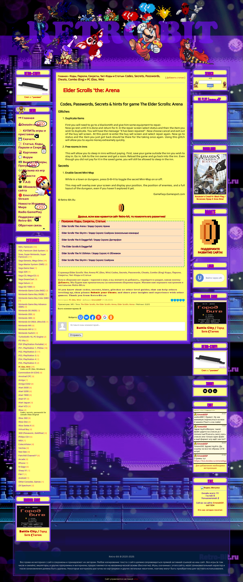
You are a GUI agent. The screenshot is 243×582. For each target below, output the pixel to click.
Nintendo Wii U (26, 329)
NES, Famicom (26, 247)
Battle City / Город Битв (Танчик (33, 533)
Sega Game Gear (26, 268)
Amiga (22, 380)
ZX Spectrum (25, 485)
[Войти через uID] (80, 317)
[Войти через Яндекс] (98, 317)
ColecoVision (25, 444)
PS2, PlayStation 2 (27, 351)
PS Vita (22, 340)
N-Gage (22, 467)
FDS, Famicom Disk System (32, 250)
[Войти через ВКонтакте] (86, 317)
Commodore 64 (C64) (29, 372)
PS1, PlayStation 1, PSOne (31, 348)
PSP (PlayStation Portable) (31, 344)
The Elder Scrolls (88, 304)
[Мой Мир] (215, 391)
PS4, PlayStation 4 (27, 359)
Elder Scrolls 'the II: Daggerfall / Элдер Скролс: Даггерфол (91, 239)
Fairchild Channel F (28, 455)
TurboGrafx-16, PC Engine (31, 337)
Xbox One (23, 422)
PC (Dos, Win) (24, 367)
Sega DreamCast (26, 279)
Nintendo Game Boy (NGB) (31, 294)
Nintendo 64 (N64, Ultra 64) (32, 322)
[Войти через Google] (105, 317)
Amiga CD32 (24, 384)
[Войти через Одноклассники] (111, 317)
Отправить (75, 335)
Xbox (21, 410)
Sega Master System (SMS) (31, 264)
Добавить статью (175, 77)
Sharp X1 (23, 470)
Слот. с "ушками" (32, 97)
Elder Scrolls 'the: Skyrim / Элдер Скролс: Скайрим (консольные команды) (100, 233)
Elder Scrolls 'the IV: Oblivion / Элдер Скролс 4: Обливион (91, 253)
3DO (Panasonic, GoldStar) (31, 433)
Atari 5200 (24, 391)
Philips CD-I (24, 437)
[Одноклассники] (210, 391)
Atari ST (22, 399)
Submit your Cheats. (104, 292)
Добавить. (64, 282)
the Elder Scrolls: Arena (106, 304)
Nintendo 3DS (25, 318)
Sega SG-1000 (25, 287)
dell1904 (210, 505)
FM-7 (21, 474)
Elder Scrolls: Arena (126, 304)
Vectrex (22, 448)
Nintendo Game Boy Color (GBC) (34, 298)
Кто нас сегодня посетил (210, 510)
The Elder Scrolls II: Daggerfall (77, 246)
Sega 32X (23, 272)
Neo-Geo (23, 452)
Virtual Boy (24, 429)
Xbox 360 (23, 418)
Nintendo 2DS (25, 314)
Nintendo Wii (25, 325)
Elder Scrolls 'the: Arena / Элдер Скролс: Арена (86, 226)
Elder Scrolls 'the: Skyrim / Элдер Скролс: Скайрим (88, 260)
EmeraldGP (96, 300)
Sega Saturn (24, 283)
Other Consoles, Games (30, 482)
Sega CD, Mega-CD (27, 275)
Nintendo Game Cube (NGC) (32, 290)
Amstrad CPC (25, 376)
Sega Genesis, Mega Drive (31, 260)
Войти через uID (214, 278)
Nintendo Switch (27, 333)
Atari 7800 (24, 395)
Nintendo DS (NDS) (28, 310)
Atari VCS (23, 406)
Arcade (22, 459)
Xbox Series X (25, 425)
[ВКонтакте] (205, 391)
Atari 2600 (24, 387)
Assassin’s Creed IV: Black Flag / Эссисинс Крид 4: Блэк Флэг (210, 197)
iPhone (22, 463)
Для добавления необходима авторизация (210, 466)
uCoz (136, 579)
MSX (21, 440)
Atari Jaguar (24, 402)
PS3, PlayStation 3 (27, 355)
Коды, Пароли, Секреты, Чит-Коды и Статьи (97, 75)
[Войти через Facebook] (92, 317)
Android (22, 478)
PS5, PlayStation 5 (27, 363)
